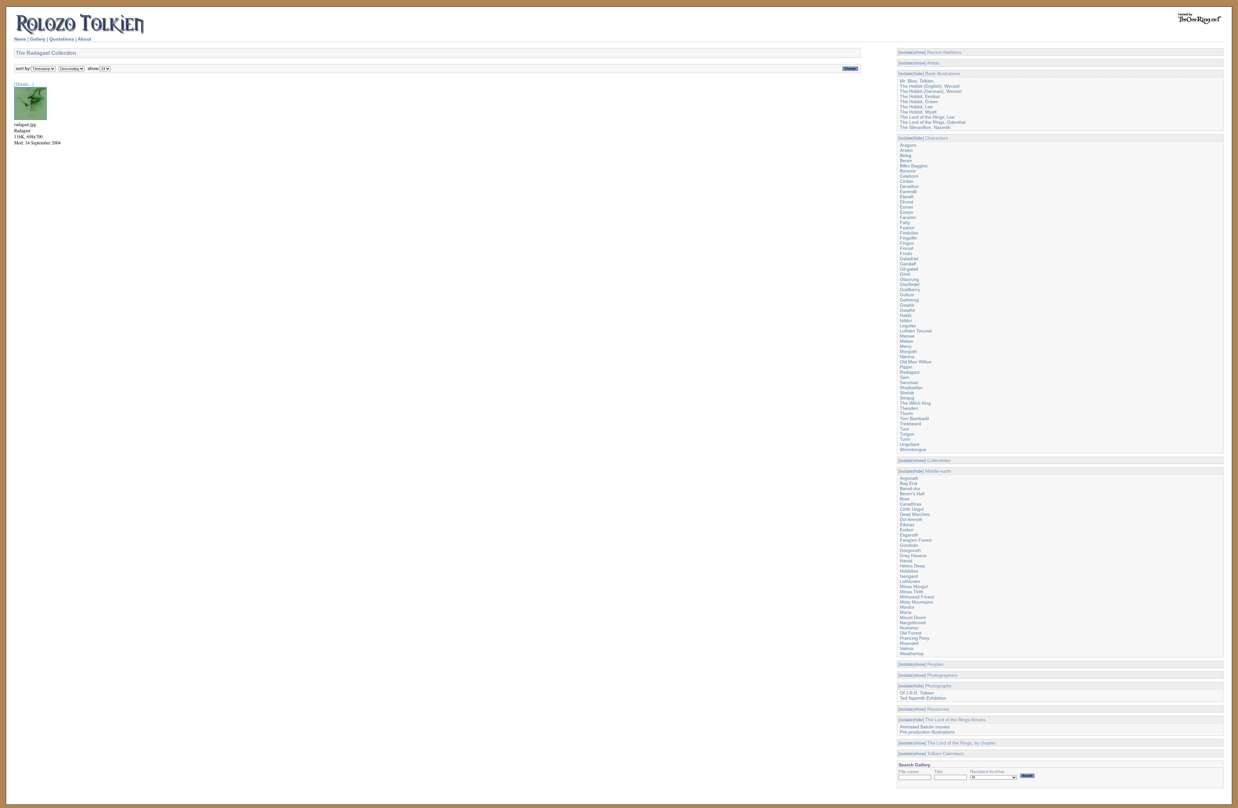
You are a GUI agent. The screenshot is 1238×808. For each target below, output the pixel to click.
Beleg (905, 155)
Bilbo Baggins (914, 165)
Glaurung (909, 279)
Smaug (907, 397)
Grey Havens (913, 555)
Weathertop (912, 653)
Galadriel (909, 258)
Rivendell (909, 643)
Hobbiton (909, 571)
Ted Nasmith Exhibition (923, 698)
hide (918, 73)
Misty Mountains (916, 602)
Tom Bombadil (914, 418)
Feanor (907, 227)
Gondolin (909, 545)
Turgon (907, 434)
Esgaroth (909, 534)
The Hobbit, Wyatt (918, 111)
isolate (906, 52)
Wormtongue (913, 449)
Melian (906, 341)
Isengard (909, 576)
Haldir (906, 315)
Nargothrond (913, 622)
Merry (906, 346)
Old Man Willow (915, 361)
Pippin (906, 367)
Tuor (904, 428)
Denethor (909, 186)
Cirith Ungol (912, 509)
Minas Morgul (914, 586)
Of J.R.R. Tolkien (917, 692)
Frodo (906, 253)
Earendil (908, 191)
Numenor (909, 627)
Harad (906, 560)
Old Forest (910, 633)
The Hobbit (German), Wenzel (930, 91)
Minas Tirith (911, 591)
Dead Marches (915, 514)
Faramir (908, 217)
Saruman (909, 382)
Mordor (907, 607)
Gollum (907, 294)
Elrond (906, 201)
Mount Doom (913, 617)
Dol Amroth (911, 519)
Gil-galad (909, 268)
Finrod (906, 248)
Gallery (37, 39)
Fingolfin (908, 238)
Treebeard (910, 423)
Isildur (906, 320)
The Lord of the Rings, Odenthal (933, 122)
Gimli (905, 274)
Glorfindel (909, 284)
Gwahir (907, 305)
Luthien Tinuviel (916, 330)
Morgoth (908, 351)
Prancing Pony (914, 638)
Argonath (909, 478)
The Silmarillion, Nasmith (925, 127)
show (919, 52)
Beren (906, 160)
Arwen (906, 150)
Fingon (907, 243)
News (20, 39)
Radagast (909, 372)
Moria (905, 612)
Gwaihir (907, 310)
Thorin (906, 413)
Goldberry (910, 289)
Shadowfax (911, 387)
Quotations (61, 39)
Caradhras (910, 504)
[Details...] (24, 84)
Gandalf (908, 263)
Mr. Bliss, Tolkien (917, 81)
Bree (904, 498)
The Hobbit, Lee (916, 106)
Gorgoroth (910, 550)
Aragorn (908, 145)
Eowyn (906, 212)
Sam (904, 377)
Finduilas (909, 232)
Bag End (908, 483)
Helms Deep (912, 565)
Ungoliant (909, 444)
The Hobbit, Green (919, 101)
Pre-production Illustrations (927, 731)
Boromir (908, 170)
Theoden (909, 408)
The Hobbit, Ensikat (920, 96)
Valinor (907, 648)
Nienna (907, 356)
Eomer (906, 207)
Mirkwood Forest (917, 596)
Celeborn (909, 176)
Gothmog (909, 299)
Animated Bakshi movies (925, 726)
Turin (905, 439)
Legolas (908, 325)
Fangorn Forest (916, 540)
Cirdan (906, 181)
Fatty (905, 222)
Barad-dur (910, 488)
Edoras (907, 524)
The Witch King (915, 403)
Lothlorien (910, 581)
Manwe (907, 336)
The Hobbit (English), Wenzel (929, 86)
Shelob (907, 392)
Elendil (906, 196)
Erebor (907, 529)
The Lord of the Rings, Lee (927, 117)
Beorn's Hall (912, 493)
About (84, 39)
